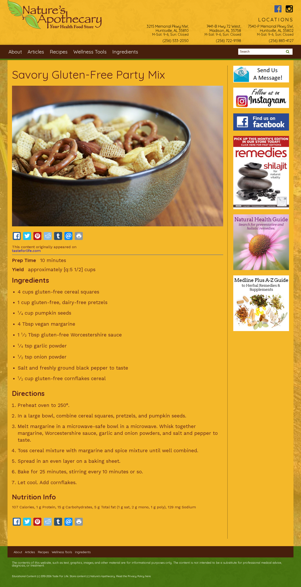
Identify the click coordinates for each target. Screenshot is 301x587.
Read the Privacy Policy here (133, 576)
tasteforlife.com (26, 250)
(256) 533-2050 (175, 40)
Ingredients (125, 52)
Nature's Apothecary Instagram (289, 9)
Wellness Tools (90, 52)
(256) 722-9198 (228, 40)
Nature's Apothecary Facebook (278, 9)
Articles (36, 52)
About (15, 52)
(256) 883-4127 (281, 40)
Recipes (58, 52)
